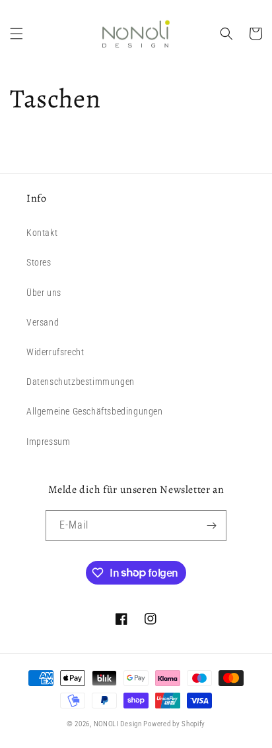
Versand (42, 322)
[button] (16, 33)
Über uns (43, 292)
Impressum (48, 441)
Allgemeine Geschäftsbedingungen (94, 411)
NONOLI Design (118, 724)
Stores (38, 262)
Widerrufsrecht (55, 352)
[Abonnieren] (211, 525)
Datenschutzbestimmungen (80, 381)
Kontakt (41, 232)
